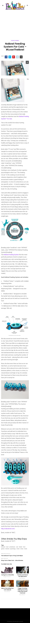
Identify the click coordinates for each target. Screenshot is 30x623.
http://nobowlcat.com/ (8, 528)
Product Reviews (15, 40)
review (18, 548)
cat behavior (12, 547)
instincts (7, 548)
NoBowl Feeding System (11, 254)
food (24, 547)
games (3, 548)
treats (25, 548)
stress (21, 548)
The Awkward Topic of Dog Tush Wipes (12, 555)
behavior (3, 547)
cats (17, 547)
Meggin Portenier (7, 576)
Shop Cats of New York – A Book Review (12, 560)
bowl (7, 547)
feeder (20, 547)
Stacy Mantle (22, 578)
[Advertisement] (15, 21)
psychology (13, 548)
